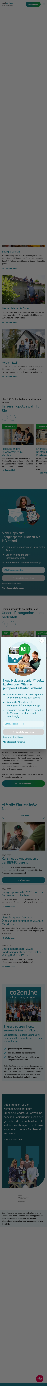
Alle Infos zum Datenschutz (14, 742)
